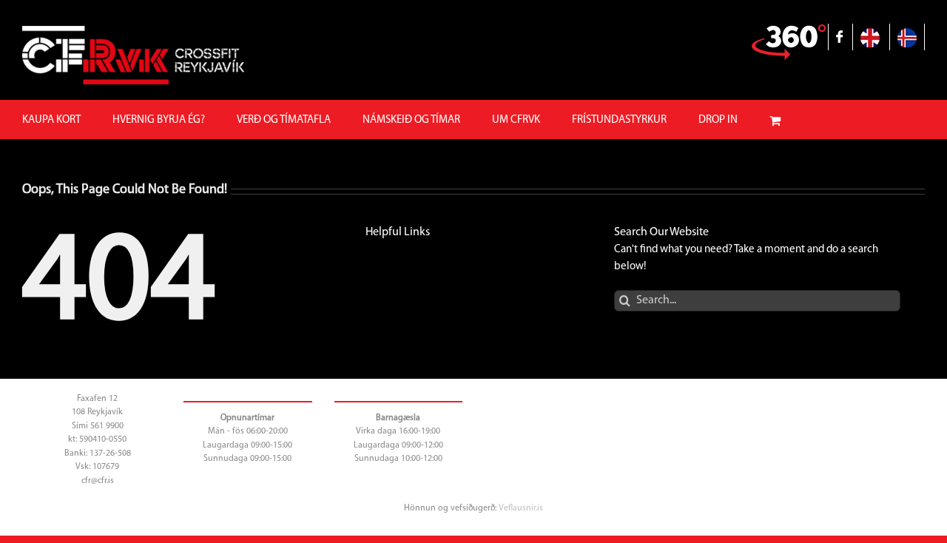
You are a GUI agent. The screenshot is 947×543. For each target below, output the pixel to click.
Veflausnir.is (521, 508)
